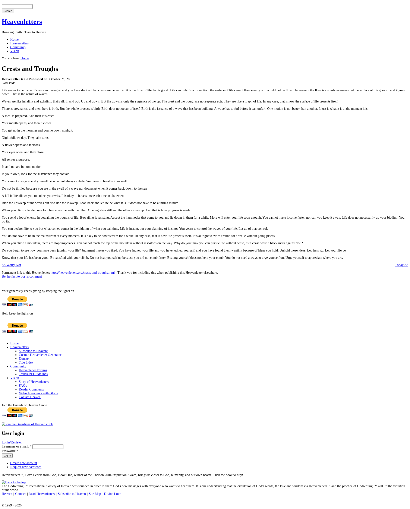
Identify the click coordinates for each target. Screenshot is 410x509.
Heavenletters (22, 21)
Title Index (26, 362)
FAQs (23, 385)
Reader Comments (31, 389)
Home (14, 39)
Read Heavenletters (42, 494)
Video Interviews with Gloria (38, 393)
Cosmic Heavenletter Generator (40, 355)
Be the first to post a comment (22, 276)
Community (18, 47)
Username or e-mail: (17, 446)
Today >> (401, 265)
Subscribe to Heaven (72, 494)
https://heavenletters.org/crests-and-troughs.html (83, 272)
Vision (14, 51)
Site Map (95, 494)
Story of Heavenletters (34, 381)
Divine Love (112, 494)
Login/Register (12, 442)
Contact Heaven (30, 397)
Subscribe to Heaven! (33, 351)
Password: (10, 451)
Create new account (23, 463)
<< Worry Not (11, 265)
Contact (20, 494)
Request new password (25, 467)
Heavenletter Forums (33, 370)
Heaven (7, 494)
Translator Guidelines (33, 374)
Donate (24, 358)
